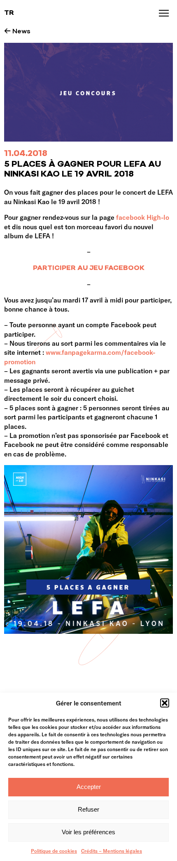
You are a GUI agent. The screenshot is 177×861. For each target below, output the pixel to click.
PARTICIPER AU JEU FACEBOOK (88, 268)
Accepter (89, 786)
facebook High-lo (142, 217)
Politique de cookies (54, 851)
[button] (165, 703)
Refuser (88, 809)
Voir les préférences (88, 831)
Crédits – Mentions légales (111, 851)
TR (9, 13)
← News (17, 31)
